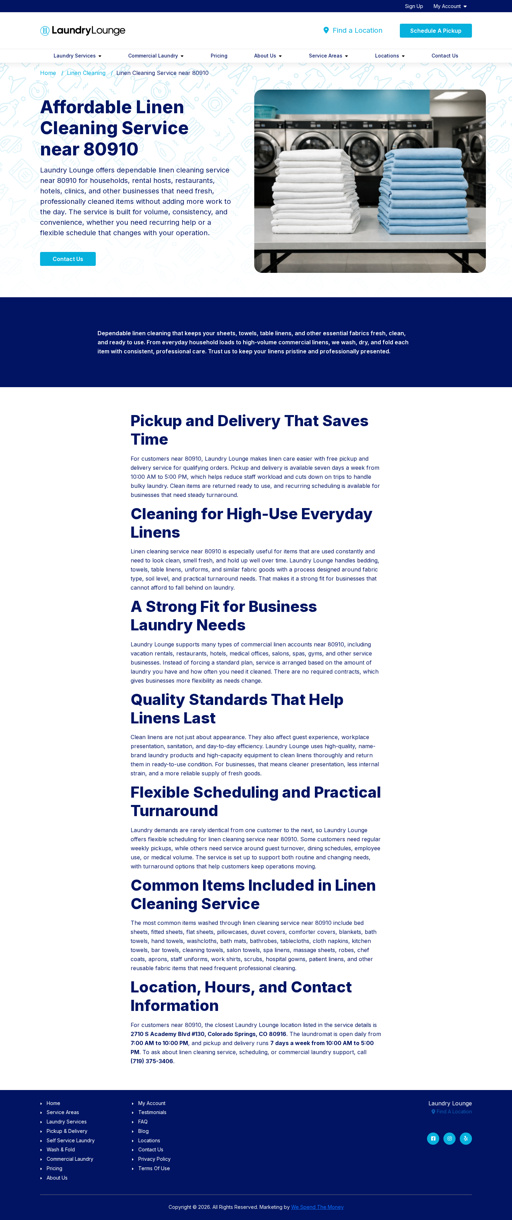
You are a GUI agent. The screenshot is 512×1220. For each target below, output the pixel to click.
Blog (143, 1131)
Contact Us (445, 56)
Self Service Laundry (71, 1140)
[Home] (82, 30)
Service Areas (325, 56)
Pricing (219, 56)
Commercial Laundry (153, 56)
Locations (387, 56)
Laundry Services (75, 56)
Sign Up (414, 6)
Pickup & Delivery (67, 1131)
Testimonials (152, 1112)
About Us (265, 56)
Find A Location (453, 1111)
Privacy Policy (154, 1159)
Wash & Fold (61, 1149)
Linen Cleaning (86, 72)
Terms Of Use (154, 1168)
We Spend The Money (317, 1207)
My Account (447, 6)
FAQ (143, 1122)
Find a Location (356, 30)
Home (48, 72)
